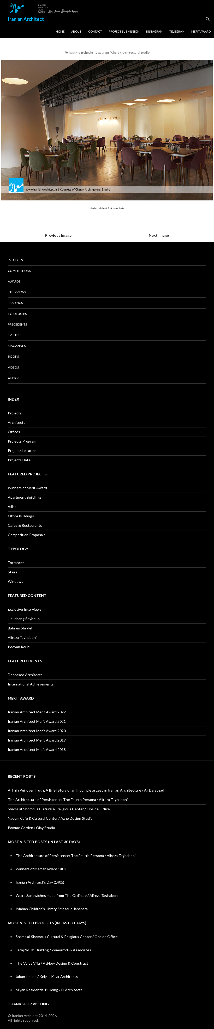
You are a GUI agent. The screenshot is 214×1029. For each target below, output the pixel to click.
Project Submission (124, 31)
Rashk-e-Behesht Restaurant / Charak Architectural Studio (109, 52)
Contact (95, 31)
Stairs (12, 572)
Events (13, 335)
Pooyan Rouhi (19, 647)
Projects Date (19, 460)
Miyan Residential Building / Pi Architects (49, 990)
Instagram (154, 31)
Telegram (177, 31)
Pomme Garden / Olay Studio (31, 827)
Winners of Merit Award (27, 488)
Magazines (17, 346)
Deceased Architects (25, 674)
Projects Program (22, 441)
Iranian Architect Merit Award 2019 (37, 740)
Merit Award (201, 31)
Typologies (17, 314)
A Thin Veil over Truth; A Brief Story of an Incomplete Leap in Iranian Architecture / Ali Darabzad (86, 790)
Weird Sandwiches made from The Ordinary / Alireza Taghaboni (67, 895)
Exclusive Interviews (24, 609)
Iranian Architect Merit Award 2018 (37, 749)
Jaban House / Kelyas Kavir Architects (47, 976)
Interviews (17, 292)
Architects (16, 422)
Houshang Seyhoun (24, 618)
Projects (15, 260)
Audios (13, 378)
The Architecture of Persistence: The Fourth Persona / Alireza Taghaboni (68, 799)
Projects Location (22, 450)
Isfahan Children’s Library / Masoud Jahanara (52, 908)
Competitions (19, 271)
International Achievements (31, 684)
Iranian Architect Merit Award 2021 (37, 721)
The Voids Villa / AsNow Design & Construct (52, 963)
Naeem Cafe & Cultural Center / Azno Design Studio (50, 818)
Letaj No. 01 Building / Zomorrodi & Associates (53, 950)
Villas (12, 506)
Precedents (17, 324)
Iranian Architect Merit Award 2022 (37, 712)
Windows (15, 581)
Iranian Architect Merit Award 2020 (37, 730)
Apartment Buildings (24, 497)
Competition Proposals (26, 534)
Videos (13, 367)
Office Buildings (21, 516)
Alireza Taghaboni (22, 637)
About (76, 31)
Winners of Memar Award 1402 (41, 869)
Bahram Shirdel (20, 628)
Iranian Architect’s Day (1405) (40, 882)
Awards (14, 281)
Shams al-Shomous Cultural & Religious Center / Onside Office (59, 809)
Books (13, 356)
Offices (14, 432)
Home (60, 31)
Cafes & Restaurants (25, 525)
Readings (15, 303)
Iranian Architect (26, 19)
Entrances (16, 562)
